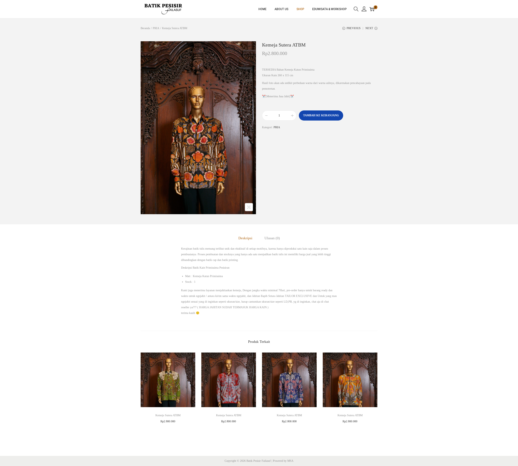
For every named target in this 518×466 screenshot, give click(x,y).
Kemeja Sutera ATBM (167, 415)
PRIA (156, 28)
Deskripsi (245, 238)
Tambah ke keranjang (321, 115)
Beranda (145, 28)
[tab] (245, 238)
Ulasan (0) (272, 238)
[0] (371, 9)
